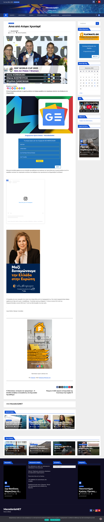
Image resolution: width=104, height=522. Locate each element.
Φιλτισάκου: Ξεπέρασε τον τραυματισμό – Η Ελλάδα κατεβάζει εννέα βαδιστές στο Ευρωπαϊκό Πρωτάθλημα (21, 392)
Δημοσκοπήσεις (66, 15)
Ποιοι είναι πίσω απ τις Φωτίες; (88, 148)
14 (92, 80)
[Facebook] (24, 88)
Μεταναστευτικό (34, 444)
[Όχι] (102, 519)
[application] (89, 106)
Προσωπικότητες (42, 15)
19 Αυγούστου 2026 (36, 450)
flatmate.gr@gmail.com (45, 377)
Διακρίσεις (84, 488)
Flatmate (33, 377)
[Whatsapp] (22, 88)
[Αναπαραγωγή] (81, 111)
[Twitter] (10, 88)
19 (86, 83)
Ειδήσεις (12, 15)
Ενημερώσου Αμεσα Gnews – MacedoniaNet (39, 135)
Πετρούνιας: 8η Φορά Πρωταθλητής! (38, 423)
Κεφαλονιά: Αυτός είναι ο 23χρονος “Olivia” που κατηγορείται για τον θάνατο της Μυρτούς (39, 486)
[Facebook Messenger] (15, 88)
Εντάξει (46, 519)
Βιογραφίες (10, 486)
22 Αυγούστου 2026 (12, 450)
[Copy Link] (17, 88)
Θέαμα (31, 15)
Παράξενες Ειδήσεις (83, 444)
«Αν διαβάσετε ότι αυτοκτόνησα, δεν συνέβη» (85, 448)
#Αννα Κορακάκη (22, 32)
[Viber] (19, 88)
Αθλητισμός (22, 15)
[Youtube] (12, 88)
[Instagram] (8, 88)
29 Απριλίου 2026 (84, 450)
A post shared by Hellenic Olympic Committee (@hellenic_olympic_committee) (25, 221)
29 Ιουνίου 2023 (13, 493)
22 (94, 83)
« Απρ (80, 93)
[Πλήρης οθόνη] (97, 111)
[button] (96, 15)
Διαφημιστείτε (55, 15)
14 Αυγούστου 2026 (86, 152)
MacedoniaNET (52, 8)
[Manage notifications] (101, 519)
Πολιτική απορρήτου (55, 519)
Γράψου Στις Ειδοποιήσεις (85, 120)
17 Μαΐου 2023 (86, 496)
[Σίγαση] (95, 111)
